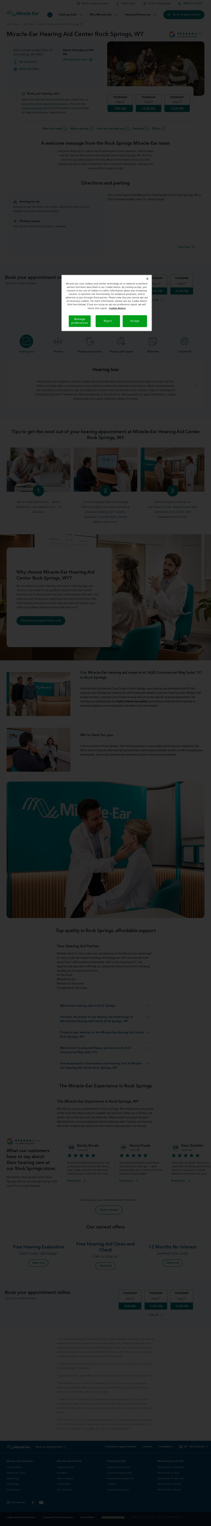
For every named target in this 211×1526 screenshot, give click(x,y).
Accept (134, 321)
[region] (106, 303)
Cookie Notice (117, 308)
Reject (108, 321)
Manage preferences (79, 321)
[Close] (147, 278)
